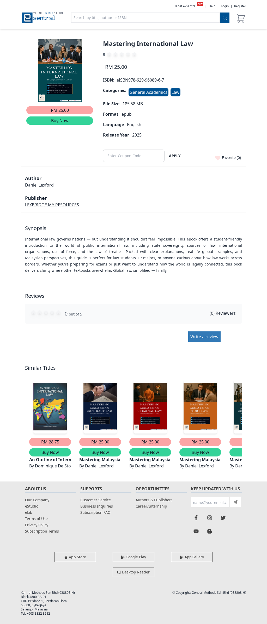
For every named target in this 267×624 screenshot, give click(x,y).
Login (225, 6)
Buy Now (60, 120)
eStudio (31, 506)
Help (212, 6)
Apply (175, 155)
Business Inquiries (96, 506)
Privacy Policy (36, 524)
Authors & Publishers (154, 499)
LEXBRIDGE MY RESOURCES (52, 205)
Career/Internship (151, 506)
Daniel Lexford (39, 185)
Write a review (204, 336)
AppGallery (194, 556)
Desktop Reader (135, 572)
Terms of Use (36, 518)
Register (240, 6)
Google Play (135, 556)
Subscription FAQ (95, 512)
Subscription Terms (42, 531)
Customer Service (95, 499)
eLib (28, 512)
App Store (77, 556)
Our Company (37, 499)
